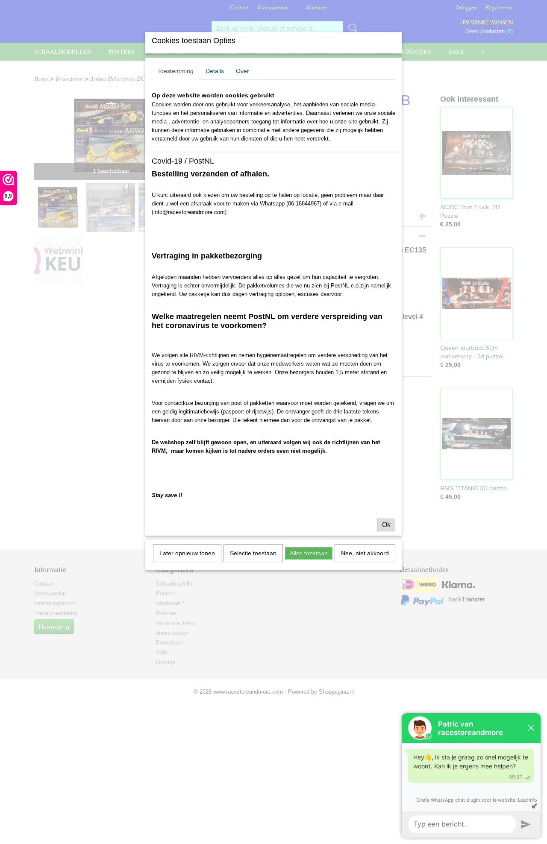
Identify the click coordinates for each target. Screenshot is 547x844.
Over (242, 70)
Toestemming (175, 70)
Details (215, 70)
